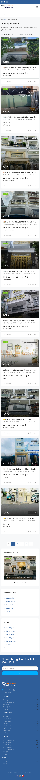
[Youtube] (7, 2)
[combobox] (19, 34)
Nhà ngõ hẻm (10, 598)
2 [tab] (18, 583)
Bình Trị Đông (10, 634)
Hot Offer (33, 40)
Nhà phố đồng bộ (11, 601)
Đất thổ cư (9, 605)
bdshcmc (8, 81)
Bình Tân (5, 761)
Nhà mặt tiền (10, 608)
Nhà (4, 19)
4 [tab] (24, 583)
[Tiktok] (4, 2)
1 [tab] (15, 583)
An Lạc (8, 648)
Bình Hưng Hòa (10, 638)
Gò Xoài (5, 723)
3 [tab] (21, 583)
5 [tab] (26, 583)
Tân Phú (5, 763)
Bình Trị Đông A (10, 631)
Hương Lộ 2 (7, 716)
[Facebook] (2, 2)
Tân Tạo (8, 644)
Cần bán (27, 40)
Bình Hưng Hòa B (11, 641)
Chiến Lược (7, 730)
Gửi (20, 673)
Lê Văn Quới (7, 719)
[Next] (31, 544)
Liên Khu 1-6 (7, 726)
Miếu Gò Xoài (7, 728)
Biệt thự (8, 611)
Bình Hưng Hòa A (11, 628)
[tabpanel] (20, 568)
